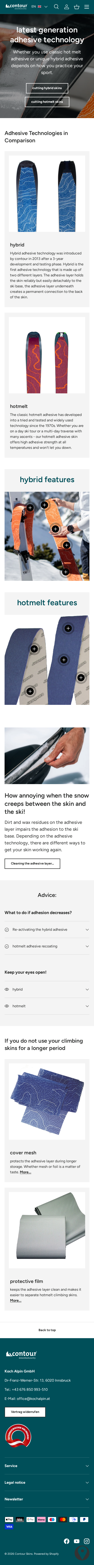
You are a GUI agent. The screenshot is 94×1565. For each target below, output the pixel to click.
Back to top (47, 1330)
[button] (77, 7)
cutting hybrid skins (47, 88)
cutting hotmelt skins (47, 102)
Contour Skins (24, 1553)
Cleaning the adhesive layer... (32, 863)
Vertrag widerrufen (25, 1412)
